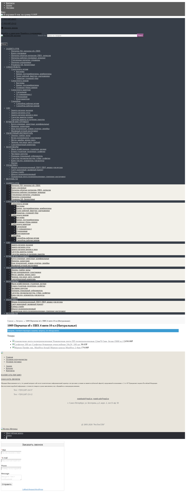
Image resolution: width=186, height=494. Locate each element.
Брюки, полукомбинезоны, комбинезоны (33, 74)
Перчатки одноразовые (21, 62)
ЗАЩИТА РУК (12, 49)
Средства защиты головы (22, 117)
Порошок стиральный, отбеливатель (27, 156)
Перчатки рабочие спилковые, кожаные (28, 58)
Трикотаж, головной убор (27, 78)
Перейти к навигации (10, 33)
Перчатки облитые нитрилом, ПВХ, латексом (31, 55)
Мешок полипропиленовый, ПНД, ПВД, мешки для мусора (37, 167)
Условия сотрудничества (16, 359)
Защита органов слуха (20, 113)
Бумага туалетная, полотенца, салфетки (28, 151)
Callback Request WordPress (32, 489)
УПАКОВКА (12, 165)
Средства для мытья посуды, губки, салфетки (30, 158)
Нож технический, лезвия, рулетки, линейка (30, 129)
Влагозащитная (22, 99)
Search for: (42, 35)
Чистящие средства (19, 154)
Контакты (10, 3)
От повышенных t (24, 94)
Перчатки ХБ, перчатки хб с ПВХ (25, 51)
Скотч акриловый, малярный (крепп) (27, 170)
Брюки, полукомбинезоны (27, 85)
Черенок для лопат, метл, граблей (25, 142)
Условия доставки (14, 362)
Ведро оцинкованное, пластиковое (26, 138)
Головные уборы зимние (26, 87)
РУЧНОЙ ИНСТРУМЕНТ (17, 122)
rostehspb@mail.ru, (85, 399)
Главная (10, 321)
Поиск (9, 435)
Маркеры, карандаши (20, 126)
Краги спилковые (18, 53)
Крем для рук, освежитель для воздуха (27, 161)
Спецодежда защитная (20, 90)
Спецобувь (15, 101)
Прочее (14, 163)
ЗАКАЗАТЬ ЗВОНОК (10, 379)
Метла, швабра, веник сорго (23, 140)
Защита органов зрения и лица (24, 115)
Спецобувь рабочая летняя (27, 103)
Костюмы (20, 71)
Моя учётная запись (14, 433)
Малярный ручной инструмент (24, 131)
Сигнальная (21, 92)
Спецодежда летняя (19, 69)
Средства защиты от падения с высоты (28, 119)
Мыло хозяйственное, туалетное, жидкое (28, 149)
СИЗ (8, 108)
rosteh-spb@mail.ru (101, 399)
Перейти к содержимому (31, 33)
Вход (3, 12)
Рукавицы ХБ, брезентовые (23, 65)
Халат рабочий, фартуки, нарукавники (33, 76)
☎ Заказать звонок (9, 28)
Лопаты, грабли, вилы (20, 135)
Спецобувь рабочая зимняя (27, 106)
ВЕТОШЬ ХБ (12, 179)
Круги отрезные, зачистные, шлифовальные (30, 124)
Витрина (19, 321)
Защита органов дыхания (22, 110)
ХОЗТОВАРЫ (12, 147)
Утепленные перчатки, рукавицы (25, 60)
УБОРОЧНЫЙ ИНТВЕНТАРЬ (19, 133)
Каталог (9, 368)
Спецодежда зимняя (19, 81)
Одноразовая (21, 97)
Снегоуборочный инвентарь (23, 145)
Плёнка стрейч (17, 172)
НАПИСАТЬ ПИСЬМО (11, 375)
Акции (9, 5)
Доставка (10, 8)
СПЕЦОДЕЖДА (13, 67)
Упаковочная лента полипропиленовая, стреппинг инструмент (38, 176)
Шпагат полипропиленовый (23, 174)
